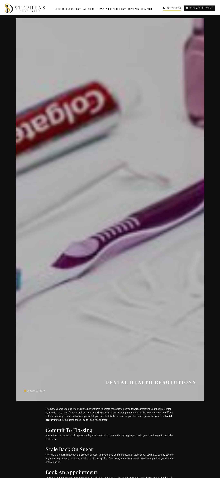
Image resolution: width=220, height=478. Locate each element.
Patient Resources (111, 8)
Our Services (70, 8)
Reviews (133, 8)
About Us (89, 8)
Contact (146, 8)
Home (56, 8)
